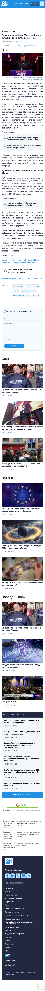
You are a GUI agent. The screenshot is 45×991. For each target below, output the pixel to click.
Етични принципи (12, 912)
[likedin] (12, 875)
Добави (14, 346)
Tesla (15, 291)
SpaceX (36, 295)
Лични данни (10, 960)
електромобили (28, 291)
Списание (9, 944)
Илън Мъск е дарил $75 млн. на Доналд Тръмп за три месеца (24, 147)
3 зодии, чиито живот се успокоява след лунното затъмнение (22, 733)
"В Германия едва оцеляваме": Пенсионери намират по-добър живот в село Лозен (21, 759)
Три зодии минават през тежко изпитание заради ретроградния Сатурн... (21, 510)
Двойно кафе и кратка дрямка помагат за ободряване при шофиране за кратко (29, 823)
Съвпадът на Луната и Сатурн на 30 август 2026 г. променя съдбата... (21, 547)
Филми (7, 947)
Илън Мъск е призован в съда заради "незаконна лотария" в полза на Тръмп (23, 138)
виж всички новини (22, 795)
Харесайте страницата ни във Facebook (22, 279)
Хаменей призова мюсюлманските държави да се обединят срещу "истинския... (22, 428)
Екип (7, 905)
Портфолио (9, 902)
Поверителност (11, 895)
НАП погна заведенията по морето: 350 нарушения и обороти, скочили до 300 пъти (21, 772)
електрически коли (20, 295)
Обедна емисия (9, 702)
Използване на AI (12, 927)
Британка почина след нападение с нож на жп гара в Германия (21, 721)
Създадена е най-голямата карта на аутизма (28, 811)
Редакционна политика (14, 908)
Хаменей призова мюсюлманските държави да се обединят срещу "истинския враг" (19, 745)
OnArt (7, 955)
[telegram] (28, 875)
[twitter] (18, 875)
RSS (6, 951)
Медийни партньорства (14, 933)
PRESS (8, 930)
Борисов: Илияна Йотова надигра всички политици (22, 784)
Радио (7, 940)
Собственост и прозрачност (16, 915)
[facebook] (7, 875)
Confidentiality (10, 965)
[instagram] (23, 875)
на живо (34, 4)
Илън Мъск (17, 286)
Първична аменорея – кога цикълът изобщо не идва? (28, 844)
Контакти (9, 888)
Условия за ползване (13, 898)
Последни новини (21, 3)
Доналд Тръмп (33, 286)
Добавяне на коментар (18, 311)
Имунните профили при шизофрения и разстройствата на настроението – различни (29, 834)
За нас (7, 891)
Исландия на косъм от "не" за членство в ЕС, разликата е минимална (21, 464)
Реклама (8, 937)
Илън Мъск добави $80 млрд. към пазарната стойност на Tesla (21, 204)
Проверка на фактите (13, 919)
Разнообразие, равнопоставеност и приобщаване (19, 922)
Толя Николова (32, 46)
